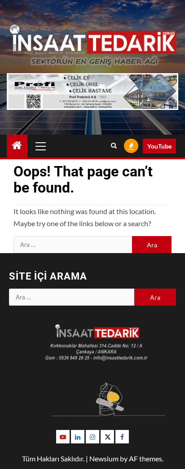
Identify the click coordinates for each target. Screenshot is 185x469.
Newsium (104, 458)
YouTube (159, 146)
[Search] (113, 145)
